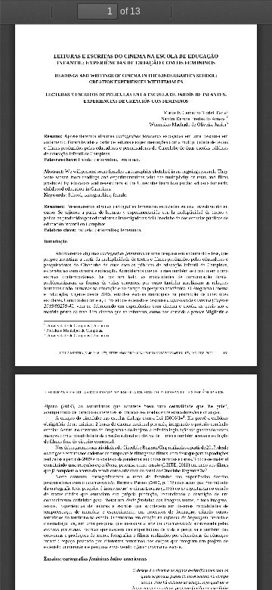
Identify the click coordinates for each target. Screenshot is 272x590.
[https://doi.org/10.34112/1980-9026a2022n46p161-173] (148, 354)
